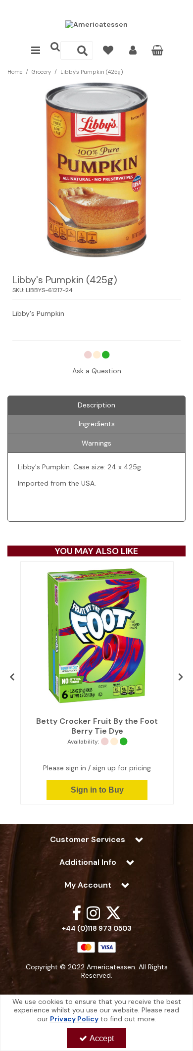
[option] (97, 682)
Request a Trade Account (97, 8)
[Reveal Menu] (35, 50)
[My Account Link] (133, 50)
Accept (102, 1038)
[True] (97, 637)
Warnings (96, 443)
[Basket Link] (157, 51)
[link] (77, 912)
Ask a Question (96, 370)
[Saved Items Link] (108, 50)
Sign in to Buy (97, 790)
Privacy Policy (74, 1018)
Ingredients (97, 423)
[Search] (82, 50)
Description (96, 404)
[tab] (96, 405)
